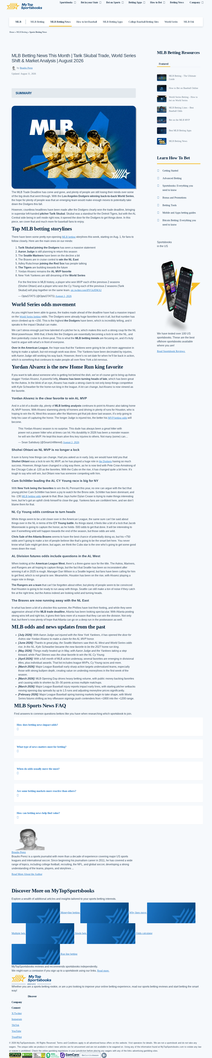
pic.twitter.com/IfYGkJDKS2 (86, 290)
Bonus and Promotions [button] (174, 197)
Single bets (80, 933)
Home (11, 32)
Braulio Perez (26, 68)
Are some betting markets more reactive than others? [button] (46, 791)
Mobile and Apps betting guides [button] (179, 212)
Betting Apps (135, 2)
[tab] (108, 727)
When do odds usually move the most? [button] (38, 768)
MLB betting (69, 236)
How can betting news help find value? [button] (38, 813)
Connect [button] (16, 1007)
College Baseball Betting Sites (144, 21)
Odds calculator (143, 933)
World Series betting (30, 316)
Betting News (177, 2)
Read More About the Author (27, 874)
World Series (171, 21)
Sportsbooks (66, 2)
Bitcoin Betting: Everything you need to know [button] (179, 222)
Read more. (103, 970)
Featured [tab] (163, 63)
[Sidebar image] (162, 77)
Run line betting (68, 954)
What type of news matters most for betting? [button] (41, 746)
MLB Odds (190, 21)
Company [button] (17, 1002)
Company (195, 2)
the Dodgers (105, 461)
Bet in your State (89, 2)
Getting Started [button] (170, 170)
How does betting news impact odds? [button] (37, 724)
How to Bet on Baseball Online (183, 88)
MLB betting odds (31, 496)
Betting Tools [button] (169, 205)
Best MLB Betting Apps (180, 130)
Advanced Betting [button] (172, 178)
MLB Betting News (60, 21)
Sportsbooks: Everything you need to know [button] (177, 187)
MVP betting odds (117, 417)
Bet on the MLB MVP (179, 120)
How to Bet (156, 2)
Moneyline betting (70, 912)
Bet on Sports (113, 2)
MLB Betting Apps (113, 21)
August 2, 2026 (63, 296)
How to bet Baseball (86, 21)
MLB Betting (37, 21)
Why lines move (138, 912)
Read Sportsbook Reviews (171, 351)
